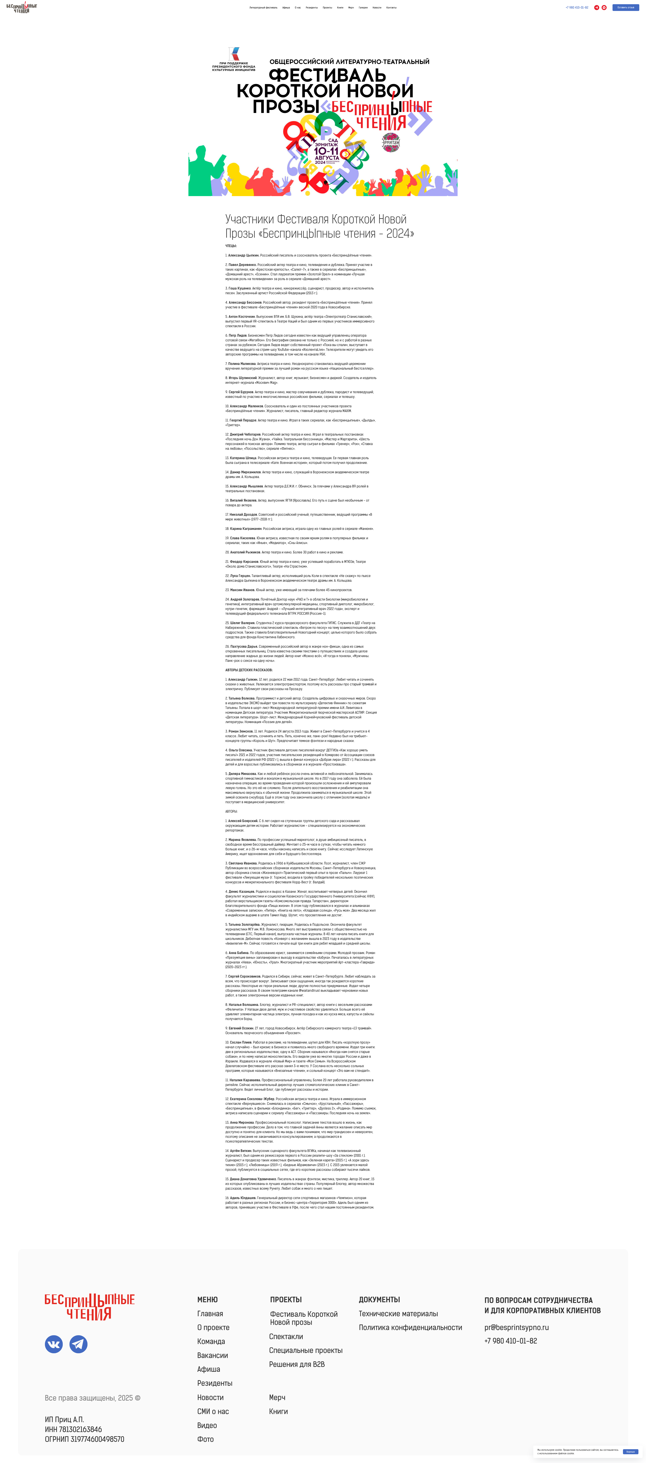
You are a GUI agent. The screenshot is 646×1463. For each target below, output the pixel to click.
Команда (211, 1341)
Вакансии (212, 1355)
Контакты (391, 7)
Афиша (286, 7)
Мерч (351, 7)
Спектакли (286, 1336)
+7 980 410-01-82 (511, 1341)
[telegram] (596, 7)
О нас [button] (298, 7)
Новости (377, 7)
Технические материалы (398, 1313)
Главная (210, 1313)
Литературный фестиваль (263, 7)
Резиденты (312, 7)
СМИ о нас (213, 1411)
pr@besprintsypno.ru (517, 1327)
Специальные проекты (306, 1350)
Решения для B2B (297, 1364)
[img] (90, 1307)
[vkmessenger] (604, 7)
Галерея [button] (363, 7)
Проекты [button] (327, 7)
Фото (205, 1439)
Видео (207, 1425)
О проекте (213, 1327)
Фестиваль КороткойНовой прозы (304, 1318)
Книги (340, 7)
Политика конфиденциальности (410, 1327)
